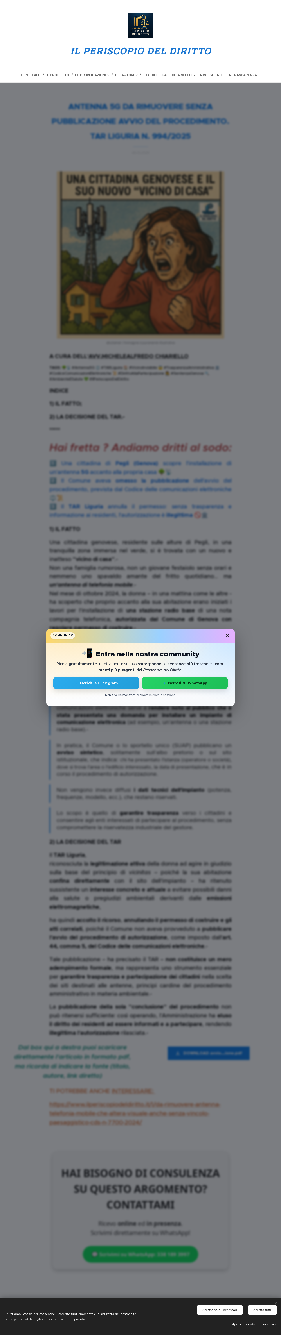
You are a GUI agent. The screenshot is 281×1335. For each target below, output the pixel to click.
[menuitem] (32, 75)
